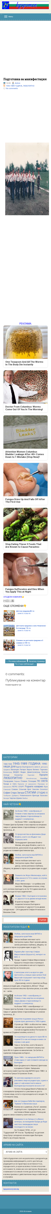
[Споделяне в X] (10, 600)
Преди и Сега (9, 784)
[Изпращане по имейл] (4, 600)
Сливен (14, 789)
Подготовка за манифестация (25, 79)
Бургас (19, 767)
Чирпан (12, 798)
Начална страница (37, 661)
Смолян (35, 789)
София (6, 793)
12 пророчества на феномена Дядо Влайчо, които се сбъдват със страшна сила (30, 837)
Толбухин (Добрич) (11, 796)
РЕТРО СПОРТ (18, 787)
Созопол (44, 789)
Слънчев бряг (25, 789)
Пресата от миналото (27, 784)
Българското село (30, 767)
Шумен (19, 798)
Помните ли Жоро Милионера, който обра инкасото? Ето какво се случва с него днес (31, 878)
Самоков (6, 789)
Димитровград (33, 772)
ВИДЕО (16, 772)
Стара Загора (17, 793)
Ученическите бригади (29, 795)
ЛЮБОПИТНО (28, 86)
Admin (17, 83)
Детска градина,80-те (25, 611)
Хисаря (6, 798)
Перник (17, 781)
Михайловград (31, 778)
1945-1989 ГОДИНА (14, 86)
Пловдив (32, 781)
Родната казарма (34, 786)
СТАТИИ (30, 792)
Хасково (44, 795)
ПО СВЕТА (42, 781)
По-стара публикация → (25, 664)
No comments (12, 88)
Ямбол (25, 798)
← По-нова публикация (16, 661)
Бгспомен (28, 1211)
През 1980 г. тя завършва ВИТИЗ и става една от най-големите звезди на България (31, 1060)
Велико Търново (40, 769)
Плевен (24, 781)
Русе (46, 787)
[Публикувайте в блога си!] (7, 600)
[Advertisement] (25, 50)
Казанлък (18, 775)
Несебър (44, 778)
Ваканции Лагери (18, 769)
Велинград (7, 772)
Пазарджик (8, 781)
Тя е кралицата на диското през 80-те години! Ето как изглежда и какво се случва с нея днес (30, 1039)
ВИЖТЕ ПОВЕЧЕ (24, 613)
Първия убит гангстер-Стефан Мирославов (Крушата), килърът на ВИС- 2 (29, 954)
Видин (23, 772)
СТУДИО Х (42, 793)
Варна (29, 769)
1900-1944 (7, 764)
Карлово (31, 775)
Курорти (43, 775)
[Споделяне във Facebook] (12, 600)
